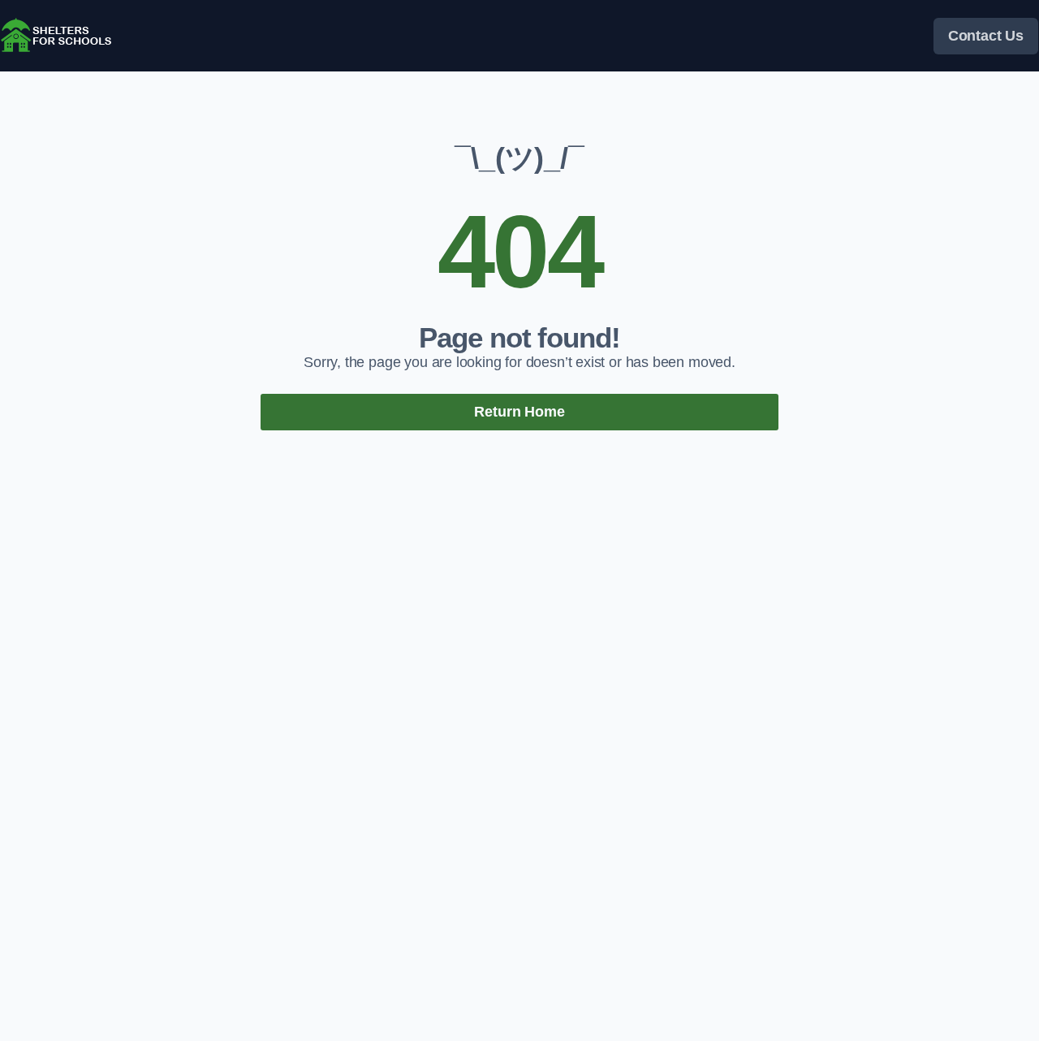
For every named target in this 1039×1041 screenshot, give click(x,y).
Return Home (519, 412)
